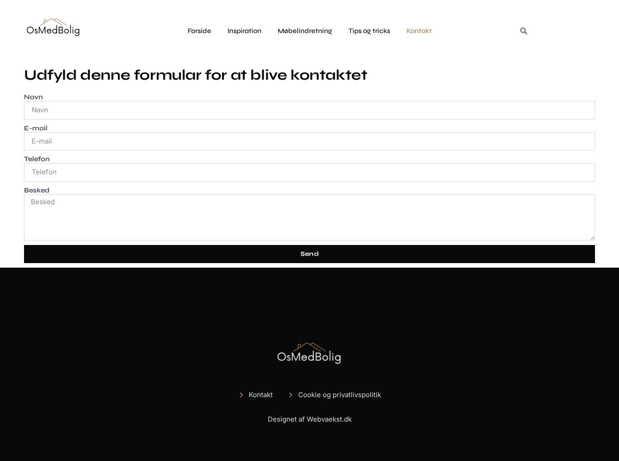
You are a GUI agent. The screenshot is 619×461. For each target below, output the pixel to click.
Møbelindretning (305, 31)
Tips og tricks (369, 31)
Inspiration (244, 31)
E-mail (36, 128)
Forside (199, 31)
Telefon (37, 159)
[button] (523, 31)
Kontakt (419, 31)
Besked (36, 190)
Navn (33, 97)
